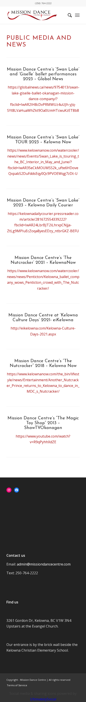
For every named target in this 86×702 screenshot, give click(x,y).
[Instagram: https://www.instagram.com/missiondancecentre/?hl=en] (8, 490)
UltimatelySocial (43, 699)
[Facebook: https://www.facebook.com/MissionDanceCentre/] (16, 490)
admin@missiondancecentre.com (44, 564)
